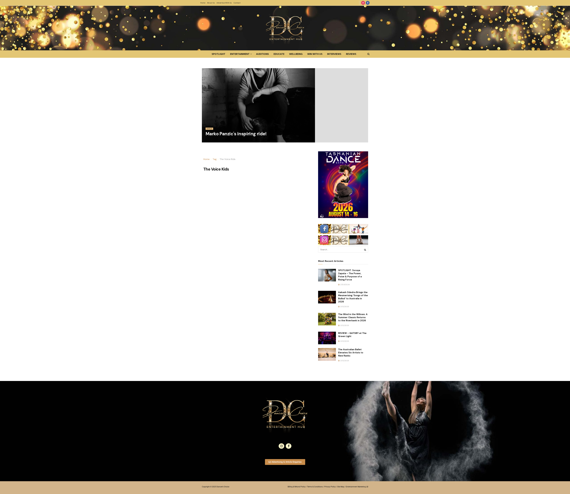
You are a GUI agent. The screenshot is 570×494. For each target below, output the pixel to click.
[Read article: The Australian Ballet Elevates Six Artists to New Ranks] (327, 354)
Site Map (340, 487)
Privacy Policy (330, 487)
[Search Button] (368, 54)
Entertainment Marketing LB (357, 487)
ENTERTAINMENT (240, 54)
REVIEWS (351, 54)
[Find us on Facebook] (368, 3)
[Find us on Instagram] (363, 3)
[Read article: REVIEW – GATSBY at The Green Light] (327, 338)
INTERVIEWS (334, 54)
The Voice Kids (227, 159)
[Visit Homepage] (285, 28)
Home (202, 3)
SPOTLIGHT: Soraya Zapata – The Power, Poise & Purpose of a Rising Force (350, 275)
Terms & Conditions (315, 487)
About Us (211, 3)
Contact (236, 3)
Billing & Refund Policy (296, 487)
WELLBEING (296, 54)
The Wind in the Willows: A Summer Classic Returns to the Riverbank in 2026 (353, 317)
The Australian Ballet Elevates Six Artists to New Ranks (350, 352)
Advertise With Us (224, 3)
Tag (215, 159)
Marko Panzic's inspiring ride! (236, 134)
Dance (209, 129)
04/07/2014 (211, 141)
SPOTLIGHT (218, 54)
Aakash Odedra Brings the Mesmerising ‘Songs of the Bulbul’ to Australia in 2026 (353, 297)
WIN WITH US (314, 54)
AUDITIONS (262, 54)
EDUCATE (279, 54)
